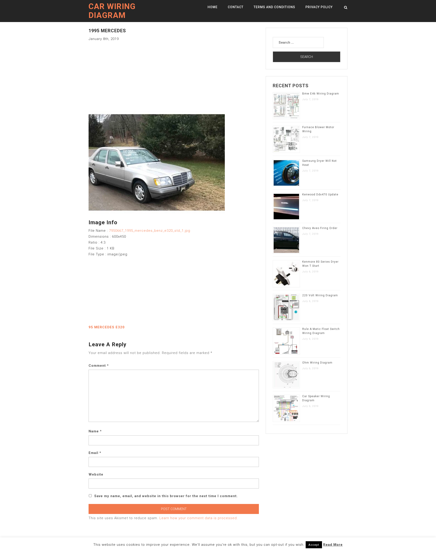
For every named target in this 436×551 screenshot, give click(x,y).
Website (96, 474)
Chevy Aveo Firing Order (319, 228)
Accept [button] (313, 544)
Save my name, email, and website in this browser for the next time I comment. (166, 496)
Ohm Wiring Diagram (317, 362)
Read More (333, 545)
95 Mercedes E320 (107, 327)
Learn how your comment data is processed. (198, 518)
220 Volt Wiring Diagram (320, 295)
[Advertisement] (174, 73)
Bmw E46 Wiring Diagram (320, 93)
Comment (99, 366)
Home (213, 7)
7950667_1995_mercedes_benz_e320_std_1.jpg (149, 231)
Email (95, 453)
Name (95, 431)
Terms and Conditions (274, 7)
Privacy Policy (319, 7)
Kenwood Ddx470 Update (320, 194)
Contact (235, 7)
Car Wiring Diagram (112, 11)
